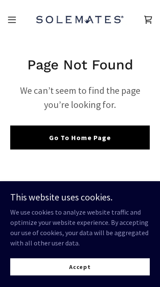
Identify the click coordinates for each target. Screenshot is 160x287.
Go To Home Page (80, 137)
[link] (80, 19)
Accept (80, 266)
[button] (14, 19)
